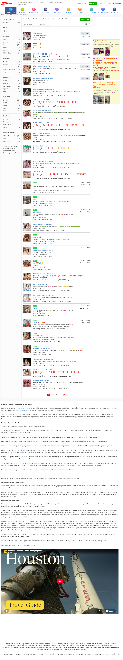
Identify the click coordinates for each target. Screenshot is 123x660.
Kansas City (20, 645)
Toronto (59, 649)
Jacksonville (11, 645)
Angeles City (20, 644)
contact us (82, 654)
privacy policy (48, 654)
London (53, 645)
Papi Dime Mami (99, 41)
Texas (71, 465)
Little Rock (46, 645)
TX (11, 14)
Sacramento (76, 647)
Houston (16, 14)
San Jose (101, 647)
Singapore (47, 649)
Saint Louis (67, 647)
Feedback (102, 3)
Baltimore (47, 644)
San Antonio (85, 647)
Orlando (27, 647)
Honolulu (106, 644)
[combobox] (29, 24)
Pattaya (33, 647)
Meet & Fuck (59, 2)
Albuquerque (10, 644)
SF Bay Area (115, 647)
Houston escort (24, 410)
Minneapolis (91, 645)
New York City (110, 645)
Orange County (19, 647)
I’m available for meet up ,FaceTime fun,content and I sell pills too (106, 85)
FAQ (108, 3)
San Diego (93, 647)
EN (85, 3)
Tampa (54, 649)
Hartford (99, 644)
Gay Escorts (41, 2)
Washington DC (81, 649)
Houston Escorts (9, 654)
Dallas (77, 644)
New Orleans (100, 645)
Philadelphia (41, 647)
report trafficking (72, 654)
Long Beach (61, 645)
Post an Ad (85, 19)
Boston (59, 644)
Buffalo (65, 644)
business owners (92, 654)
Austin (41, 644)
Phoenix (49, 647)
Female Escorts (23, 14)
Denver (82, 644)
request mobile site (108, 654)
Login (113, 3)
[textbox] (29, 24)
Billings (54, 644)
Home (2, 14)
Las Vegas (38, 645)
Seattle (107, 647)
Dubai (94, 644)
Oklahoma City (8, 647)
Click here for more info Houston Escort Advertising (18, 545)
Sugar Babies (22, 4)
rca (100, 654)
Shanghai (40, 649)
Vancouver (71, 649)
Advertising (28, 654)
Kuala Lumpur (29, 645)
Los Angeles (70, 645)
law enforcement (59, 654)
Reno (61, 647)
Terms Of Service (38, 654)
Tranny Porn (19, 654)
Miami (77, 645)
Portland (55, 647)
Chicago (71, 644)
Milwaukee (83, 645)
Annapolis (28, 644)
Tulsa (65, 649)
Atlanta (35, 644)
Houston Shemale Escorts (26, 2)
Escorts (50, 2)
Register (119, 3)
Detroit (88, 644)
